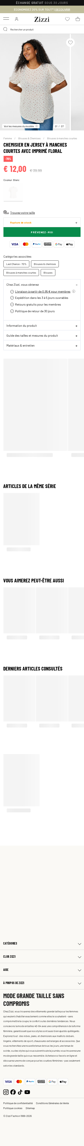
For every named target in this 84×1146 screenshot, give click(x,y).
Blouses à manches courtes (62, 138)
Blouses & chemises (45, 264)
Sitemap (30, 1108)
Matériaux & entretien (20, 345)
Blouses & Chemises (29, 138)
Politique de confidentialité (18, 1103)
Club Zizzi (9, 956)
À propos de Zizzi (13, 983)
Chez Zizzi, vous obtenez (22, 284)
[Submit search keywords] (5, 29)
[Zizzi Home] (42, 18)
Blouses (48, 272)
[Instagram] (6, 1091)
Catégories (10, 943)
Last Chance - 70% (16, 264)
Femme (7, 138)
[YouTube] (27, 1091)
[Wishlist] (70, 42)
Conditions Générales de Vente (52, 1103)
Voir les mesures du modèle (19, 126)
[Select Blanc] (13, 192)
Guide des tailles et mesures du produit (32, 335)
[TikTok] (20, 1091)
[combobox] (42, 29)
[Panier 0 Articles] (78, 19)
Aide (5, 970)
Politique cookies (12, 1108)
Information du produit (21, 325)
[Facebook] (13, 1091)
